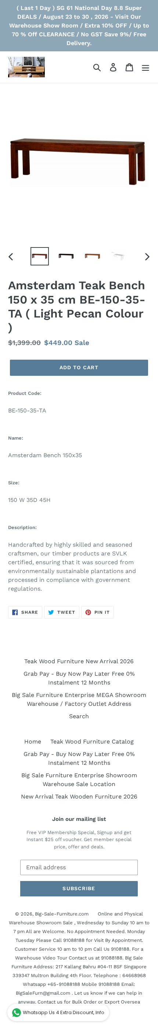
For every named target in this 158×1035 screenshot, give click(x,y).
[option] (39, 256)
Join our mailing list (79, 819)
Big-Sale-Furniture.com (62, 914)
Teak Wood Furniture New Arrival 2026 (79, 661)
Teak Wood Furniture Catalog (92, 741)
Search (79, 716)
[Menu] (145, 67)
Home (32, 741)
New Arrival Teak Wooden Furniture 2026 (79, 796)
